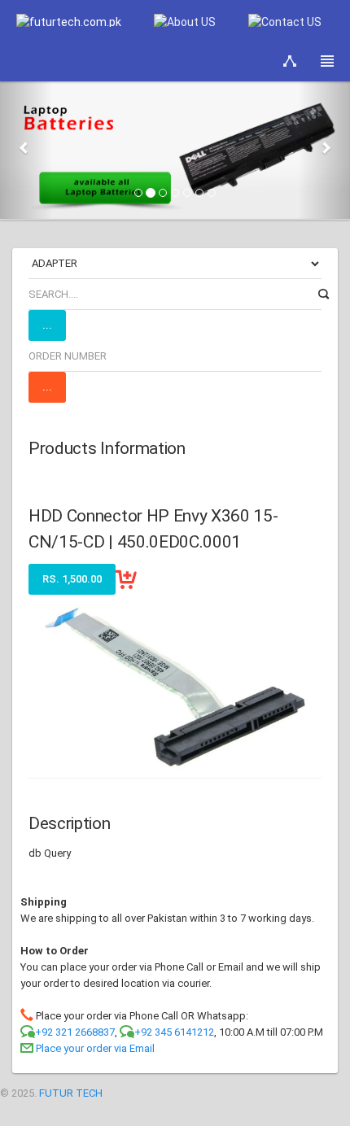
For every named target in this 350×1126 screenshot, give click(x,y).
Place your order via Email (95, 1048)
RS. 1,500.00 (72, 579)
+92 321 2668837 (75, 1032)
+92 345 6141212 (174, 1032)
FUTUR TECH (71, 1093)
